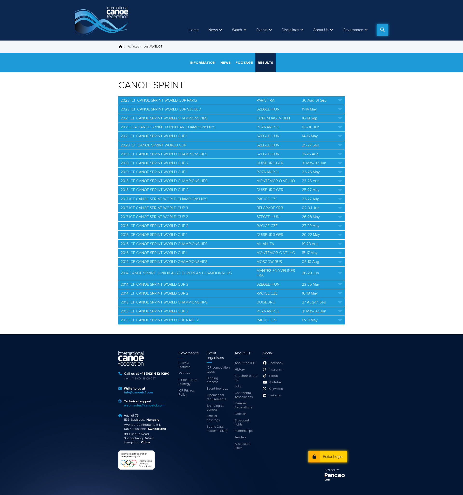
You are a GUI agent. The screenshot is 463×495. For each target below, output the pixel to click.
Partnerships (243, 431)
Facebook (276, 363)
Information (203, 62)
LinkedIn (275, 395)
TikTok (273, 376)
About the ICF (245, 363)
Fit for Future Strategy (187, 382)
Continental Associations (244, 395)
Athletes (133, 46)
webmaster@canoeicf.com (144, 405)
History (240, 369)
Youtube (275, 382)
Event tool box (217, 388)
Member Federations (243, 405)
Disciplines (290, 30)
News (213, 30)
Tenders (240, 437)
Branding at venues (215, 408)
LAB (327, 479)
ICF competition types (218, 369)
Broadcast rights (242, 422)
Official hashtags (213, 418)
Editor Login (332, 457)
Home (194, 30)
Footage (244, 62)
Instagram (276, 369)
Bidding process (212, 380)
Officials (240, 414)
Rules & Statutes (184, 365)
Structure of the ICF (246, 378)
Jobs (238, 386)
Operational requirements (216, 397)
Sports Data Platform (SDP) (217, 429)
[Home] (102, 20)
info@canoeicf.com (138, 392)
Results (265, 62)
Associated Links (243, 446)
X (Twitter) (276, 389)
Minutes (184, 373)
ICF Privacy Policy (186, 392)
